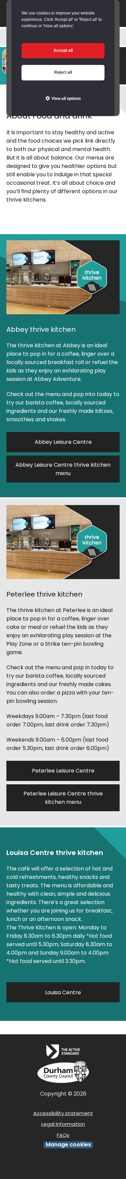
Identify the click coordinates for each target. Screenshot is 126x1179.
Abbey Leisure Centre (63, 442)
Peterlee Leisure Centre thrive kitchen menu (63, 798)
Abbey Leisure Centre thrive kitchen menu (63, 469)
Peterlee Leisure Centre (63, 771)
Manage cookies (68, 1144)
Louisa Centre (63, 992)
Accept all (63, 50)
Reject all (63, 72)
